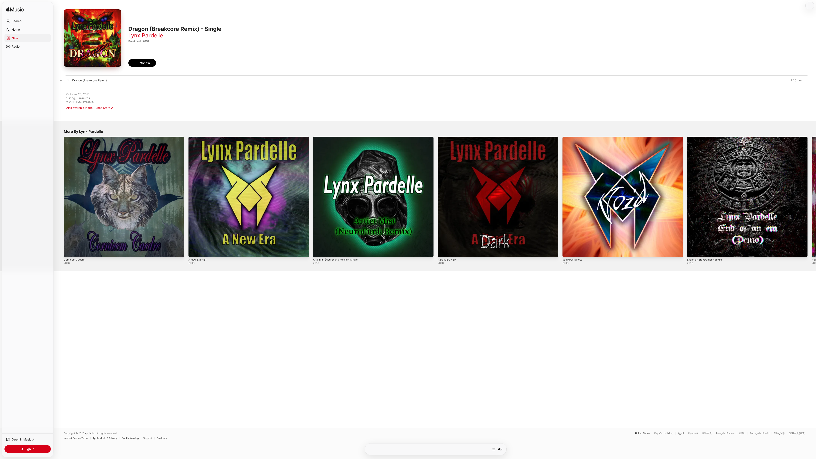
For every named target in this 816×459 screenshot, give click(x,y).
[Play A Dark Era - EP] (443, 252)
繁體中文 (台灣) (797, 433)
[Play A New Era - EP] (194, 252)
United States (642, 433)
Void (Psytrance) (573, 138)
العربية (681, 433)
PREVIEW (791, 80)
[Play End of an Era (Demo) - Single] (692, 252)
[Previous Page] (59, 196)
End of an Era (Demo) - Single (707, 138)
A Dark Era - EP (448, 138)
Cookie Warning (130, 438)
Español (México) (663, 433)
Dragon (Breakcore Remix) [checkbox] (89, 80)
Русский (693, 433)
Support (147, 438)
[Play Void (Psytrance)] (568, 252)
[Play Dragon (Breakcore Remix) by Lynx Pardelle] (68, 80)
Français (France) (725, 433)
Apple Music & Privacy (105, 438)
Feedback (162, 438)
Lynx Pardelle (145, 35)
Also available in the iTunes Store (88, 107)
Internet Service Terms (76, 438)
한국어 (742, 433)
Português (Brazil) (759, 433)
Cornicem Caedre (75, 138)
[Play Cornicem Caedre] (69, 252)
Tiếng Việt (779, 433)
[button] (28, 21)
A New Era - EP (198, 138)
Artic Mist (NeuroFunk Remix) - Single (338, 138)
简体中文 (707, 433)
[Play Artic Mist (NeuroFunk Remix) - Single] (318, 252)
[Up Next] (493, 449)
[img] (15, 9)
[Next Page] (812, 196)
